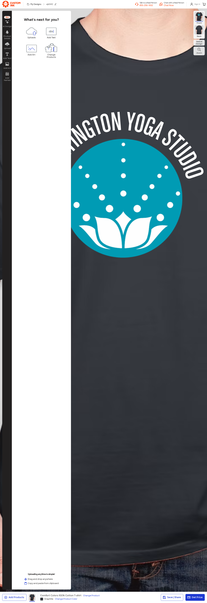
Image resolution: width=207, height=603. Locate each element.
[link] (11, 4)
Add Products (16, 597)
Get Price (197, 597)
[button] (174, 5)
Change (91, 595)
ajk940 (49, 4)
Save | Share (174, 597)
